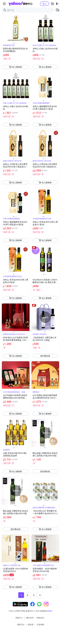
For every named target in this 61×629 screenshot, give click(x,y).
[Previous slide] (4, 28)
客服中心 (19, 617)
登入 (44, 3)
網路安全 (21, 624)
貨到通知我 (45, 355)
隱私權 (30, 624)
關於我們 (29, 617)
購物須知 (40, 617)
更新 (50, 611)
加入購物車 (17, 66)
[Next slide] (28, 28)
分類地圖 (40, 624)
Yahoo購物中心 (20, 4)
